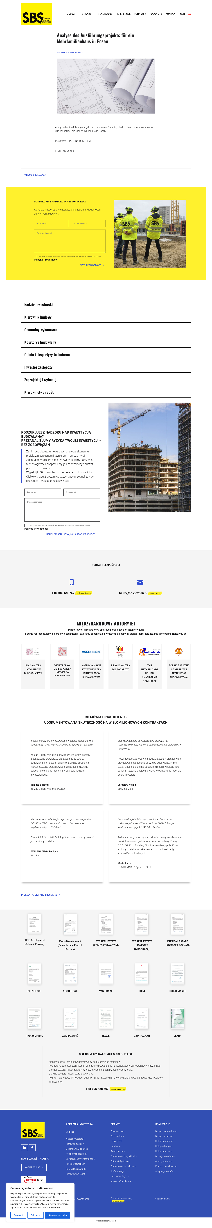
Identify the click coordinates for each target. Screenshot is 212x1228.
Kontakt (171, 13)
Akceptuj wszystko (58, 1215)
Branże (86, 13)
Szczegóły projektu (69, 52)
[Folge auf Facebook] (32, 1147)
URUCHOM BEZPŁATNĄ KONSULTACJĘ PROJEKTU (71, 534)
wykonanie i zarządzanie (106, 1221)
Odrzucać (35, 1215)
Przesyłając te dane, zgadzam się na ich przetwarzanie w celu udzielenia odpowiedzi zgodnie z (67, 258)
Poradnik (140, 13)
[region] (40, 1202)
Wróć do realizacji (35, 175)
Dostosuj (18, 1215)
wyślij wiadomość (90, 265)
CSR (182, 13)
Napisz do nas (32, 1167)
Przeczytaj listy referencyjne (39, 895)
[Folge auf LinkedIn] (24, 1147)
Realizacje (105, 13)
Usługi (71, 13)
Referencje (123, 13)
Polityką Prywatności (45, 259)
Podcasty (155, 13)
